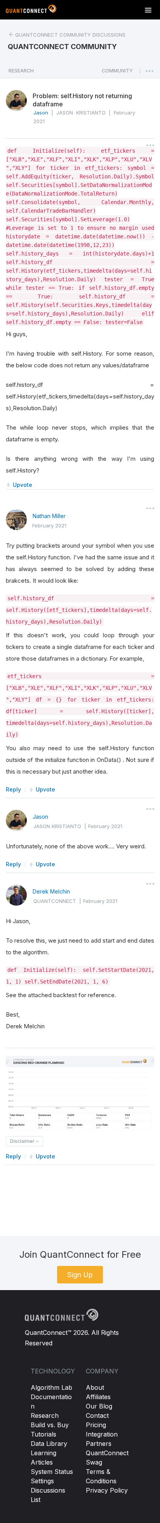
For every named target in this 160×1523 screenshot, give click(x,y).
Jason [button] (40, 112)
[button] (117, 73)
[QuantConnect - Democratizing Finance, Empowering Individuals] (31, 10)
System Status (52, 1471)
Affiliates (98, 1397)
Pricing (96, 1425)
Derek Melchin (51, 891)
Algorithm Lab (51, 1387)
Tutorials (43, 1434)
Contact (97, 1415)
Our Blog (99, 1406)
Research (45, 1415)
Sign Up (80, 1275)
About (95, 1387)
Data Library (49, 1443)
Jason (40, 816)
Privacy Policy (107, 1490)
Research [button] (21, 71)
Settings (42, 1481)
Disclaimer (23, 1141)
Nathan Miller (49, 516)
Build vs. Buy (50, 1425)
